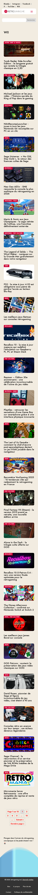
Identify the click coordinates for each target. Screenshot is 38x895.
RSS (18, 6)
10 (27, 815)
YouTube (11, 6)
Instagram (16, 4)
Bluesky (7, 4)
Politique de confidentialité (23, 892)
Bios (8, 886)
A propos (16, 886)
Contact (8, 892)
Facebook (26, 4)
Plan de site (27, 886)
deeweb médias (28, 880)
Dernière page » (17, 824)
